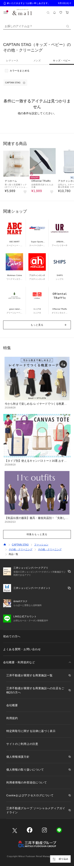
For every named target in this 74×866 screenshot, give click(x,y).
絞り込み (63, 858)
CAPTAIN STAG (20, 544)
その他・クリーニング (20, 549)
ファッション (41, 544)
